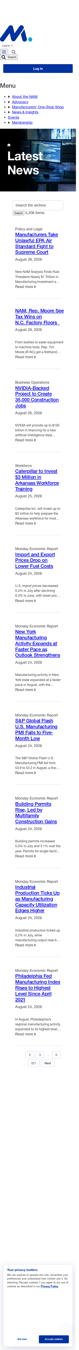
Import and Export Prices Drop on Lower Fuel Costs (35, 560)
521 (33, 1063)
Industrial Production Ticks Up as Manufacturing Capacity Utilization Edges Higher (37, 898)
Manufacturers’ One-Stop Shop (38, 107)
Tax (13, 1222)
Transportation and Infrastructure (33, 1258)
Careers (40, 1095)
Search (11, 56)
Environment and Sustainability (32, 1215)
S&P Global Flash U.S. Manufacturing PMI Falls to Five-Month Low (36, 729)
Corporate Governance (26, 1228)
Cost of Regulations (24, 1246)
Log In (6, 45)
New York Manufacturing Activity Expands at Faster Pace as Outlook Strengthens (37, 643)
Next (48, 1063)
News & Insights (25, 112)
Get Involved (16, 1122)
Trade (15, 1203)
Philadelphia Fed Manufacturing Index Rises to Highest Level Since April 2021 (37, 987)
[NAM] (38, 33)
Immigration (19, 1234)
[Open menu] (4, 52)
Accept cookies (54, 1339)
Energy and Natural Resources (31, 1209)
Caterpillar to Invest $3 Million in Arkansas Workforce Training (37, 479)
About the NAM (24, 96)
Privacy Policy (55, 1109)
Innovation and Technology (29, 1240)
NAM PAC (41, 1122)
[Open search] (13, 52)
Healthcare (18, 1252)
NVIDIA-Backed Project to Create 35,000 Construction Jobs (37, 396)
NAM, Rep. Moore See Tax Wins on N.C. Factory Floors (39, 316)
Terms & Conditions (21, 1109)
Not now (22, 1339)
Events (13, 117)
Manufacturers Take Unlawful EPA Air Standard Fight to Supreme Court (36, 243)
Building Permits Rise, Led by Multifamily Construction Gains (36, 812)
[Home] (9, 145)
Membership (22, 122)
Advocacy (20, 102)
